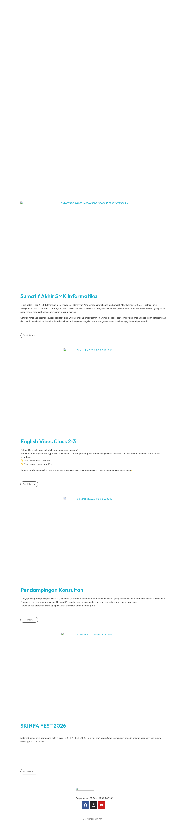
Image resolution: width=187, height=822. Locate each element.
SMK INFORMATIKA (62, 47)
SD (53, 24)
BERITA (48, 77)
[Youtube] (101, 805)
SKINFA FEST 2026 (43, 725)
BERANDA (50, 7)
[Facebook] (85, 805)
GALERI (48, 87)
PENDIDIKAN (51, 17)
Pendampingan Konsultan (51, 589)
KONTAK (49, 106)
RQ (53, 58)
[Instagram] (93, 756)
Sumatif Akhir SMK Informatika (58, 296)
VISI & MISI (63, 29)
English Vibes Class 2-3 (48, 441)
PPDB (47, 96)
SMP (54, 36)
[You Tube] (93, 751)
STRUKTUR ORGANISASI (65, 69)
